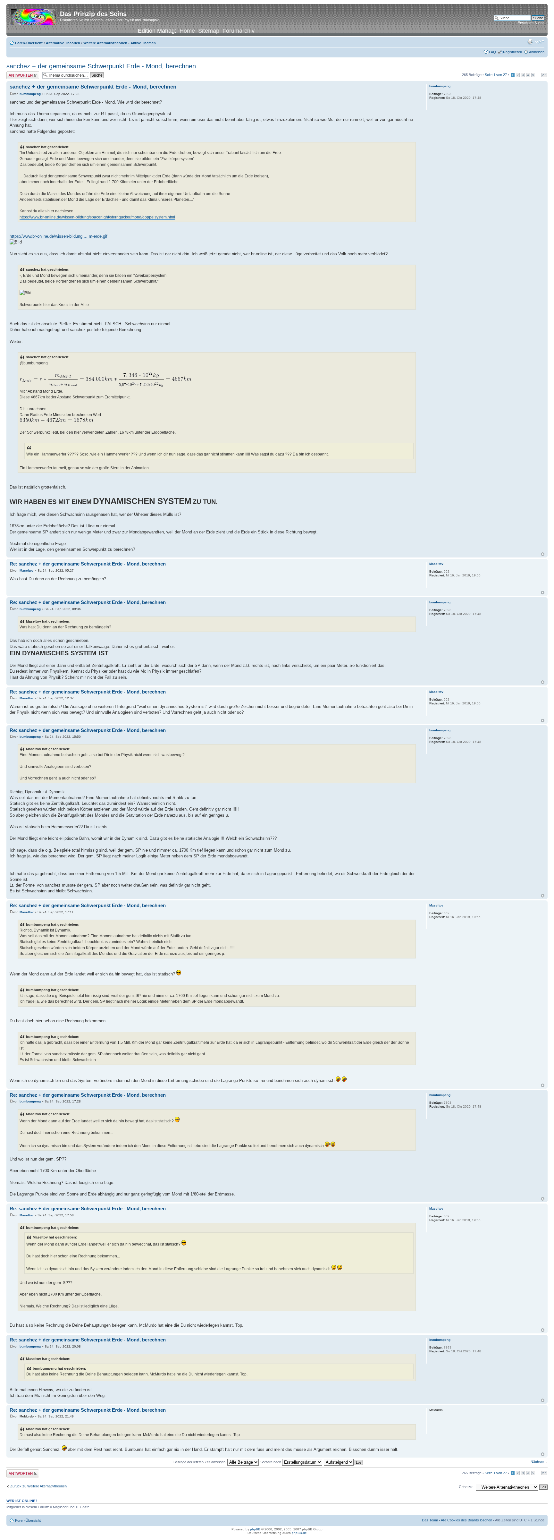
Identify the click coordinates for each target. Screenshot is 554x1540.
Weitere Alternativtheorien (105, 43)
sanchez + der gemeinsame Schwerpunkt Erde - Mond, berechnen (101, 66)
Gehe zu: (466, 1487)
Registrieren (512, 52)
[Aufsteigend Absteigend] (344, 1462)
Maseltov (27, 570)
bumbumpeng (30, 94)
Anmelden (536, 52)
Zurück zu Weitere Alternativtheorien (38, 1486)
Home (187, 31)
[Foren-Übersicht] (34, 15)
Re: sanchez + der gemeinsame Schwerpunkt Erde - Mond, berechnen (88, 563)
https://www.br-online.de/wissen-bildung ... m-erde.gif (58, 236)
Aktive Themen (143, 43)
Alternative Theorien (63, 43)
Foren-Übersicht (29, 43)
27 (544, 75)
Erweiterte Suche (531, 23)
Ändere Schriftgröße (539, 42)
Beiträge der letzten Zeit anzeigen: (200, 1462)
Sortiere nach (271, 1462)
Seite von (496, 75)
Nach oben (542, 554)
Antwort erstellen (19, 73)
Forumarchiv (238, 31)
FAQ (492, 52)
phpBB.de (299, 1533)
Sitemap (208, 31)
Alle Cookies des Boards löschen (466, 1520)
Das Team (430, 1520)
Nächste (537, 1462)
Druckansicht (529, 42)
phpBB (255, 1529)
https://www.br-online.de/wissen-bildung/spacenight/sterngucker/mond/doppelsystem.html (97, 217)
